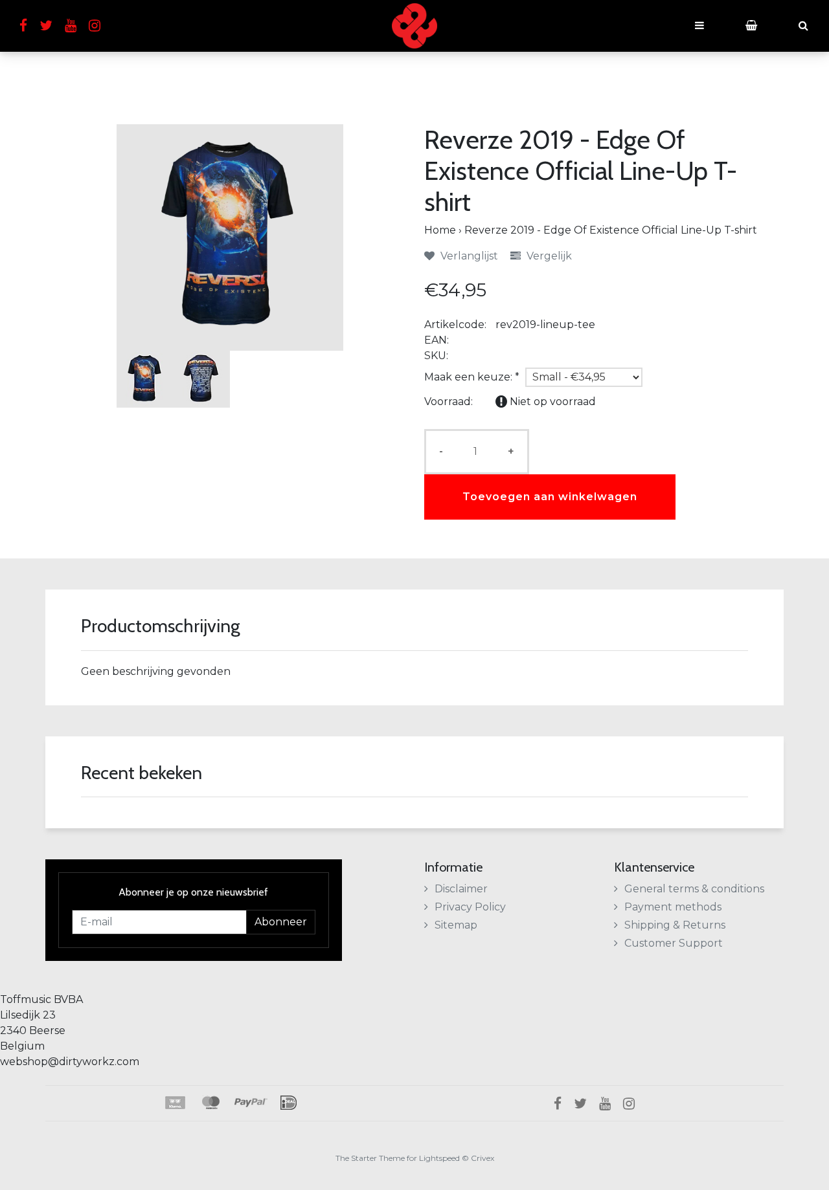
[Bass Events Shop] (414, 26)
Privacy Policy (470, 907)
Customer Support (673, 943)
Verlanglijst (468, 256)
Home (440, 230)
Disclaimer (461, 889)
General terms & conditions (694, 889)
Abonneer (281, 922)
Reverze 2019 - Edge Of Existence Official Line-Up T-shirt (610, 230)
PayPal (250, 1103)
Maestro (209, 1103)
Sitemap (456, 925)
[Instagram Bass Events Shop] (99, 25)
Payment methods (672, 907)
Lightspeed (439, 1158)
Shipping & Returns (674, 925)
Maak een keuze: (471, 377)
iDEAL (288, 1103)
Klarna (174, 1103)
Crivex (482, 1158)
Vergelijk (548, 256)
